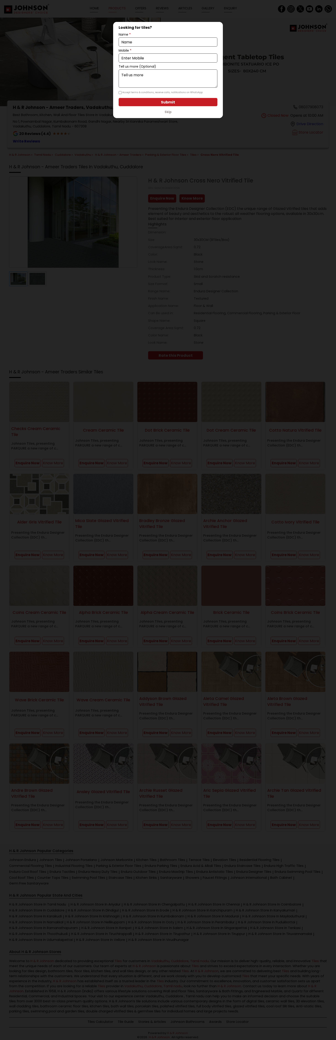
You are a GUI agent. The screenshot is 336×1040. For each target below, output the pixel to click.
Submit (168, 102)
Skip (168, 112)
